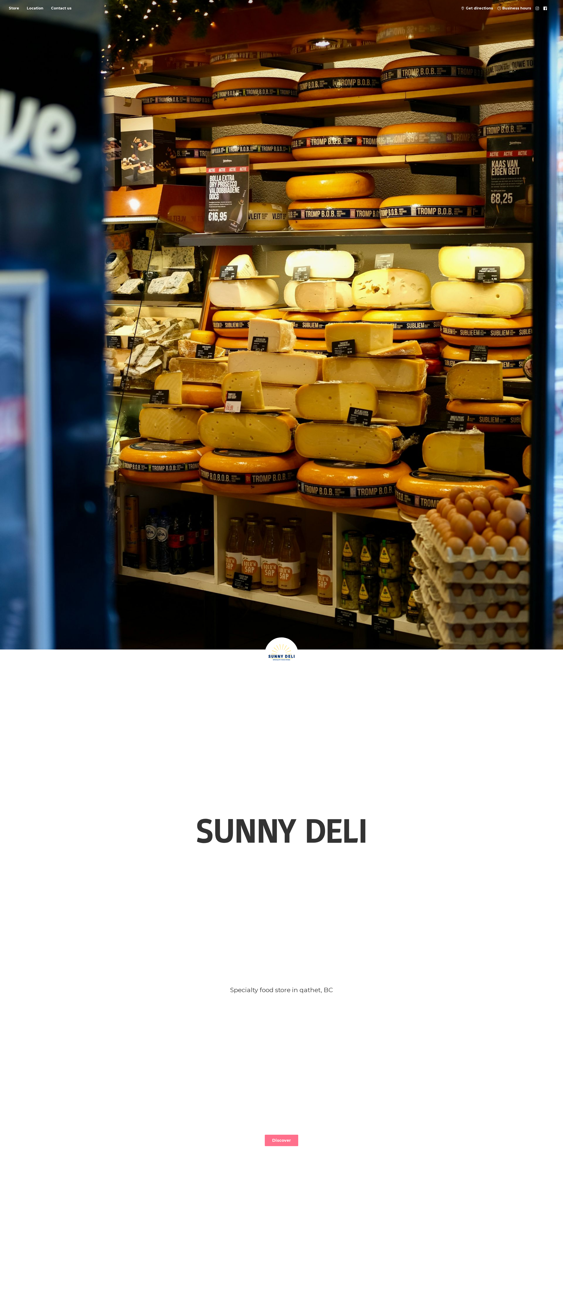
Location (35, 8)
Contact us (61, 8)
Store (14, 8)
